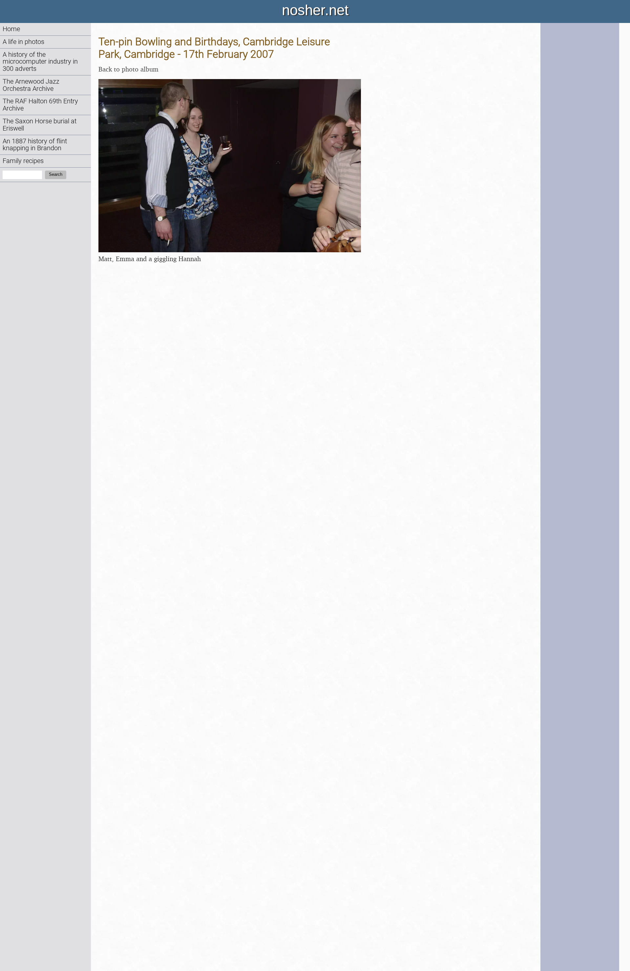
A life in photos (23, 42)
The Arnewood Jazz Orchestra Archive (31, 85)
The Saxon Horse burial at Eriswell (39, 124)
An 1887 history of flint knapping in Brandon (35, 144)
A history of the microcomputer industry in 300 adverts (40, 62)
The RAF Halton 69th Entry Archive (40, 104)
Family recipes (23, 161)
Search (55, 174)
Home (11, 29)
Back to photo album (128, 69)
